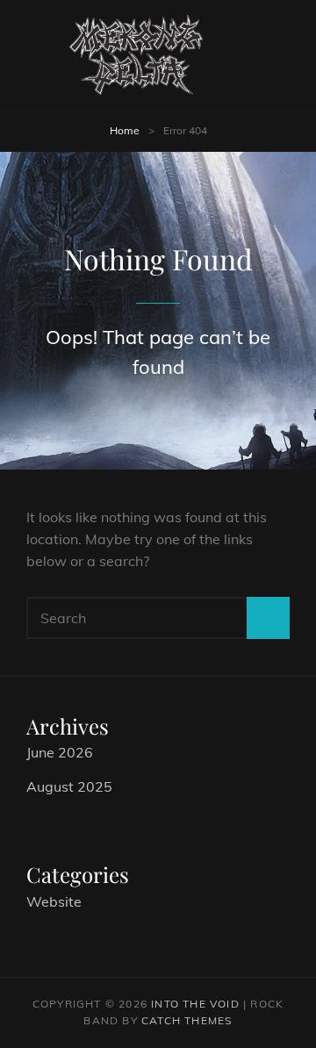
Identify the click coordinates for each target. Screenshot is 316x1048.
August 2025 (69, 786)
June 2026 (59, 752)
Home (125, 130)
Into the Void (195, 1003)
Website (54, 901)
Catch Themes (186, 1020)
